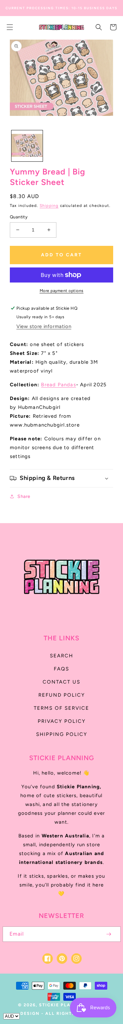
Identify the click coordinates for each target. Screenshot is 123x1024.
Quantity (19, 216)
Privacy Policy (62, 721)
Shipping (49, 205)
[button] (10, 27)
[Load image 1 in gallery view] (27, 145)
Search (61, 656)
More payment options (62, 290)
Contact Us (61, 682)
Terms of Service (61, 708)
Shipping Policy (61, 734)
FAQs (61, 669)
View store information (43, 326)
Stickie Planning (63, 1004)
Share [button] (24, 496)
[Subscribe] (108, 934)
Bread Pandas (58, 385)
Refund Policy (61, 695)
